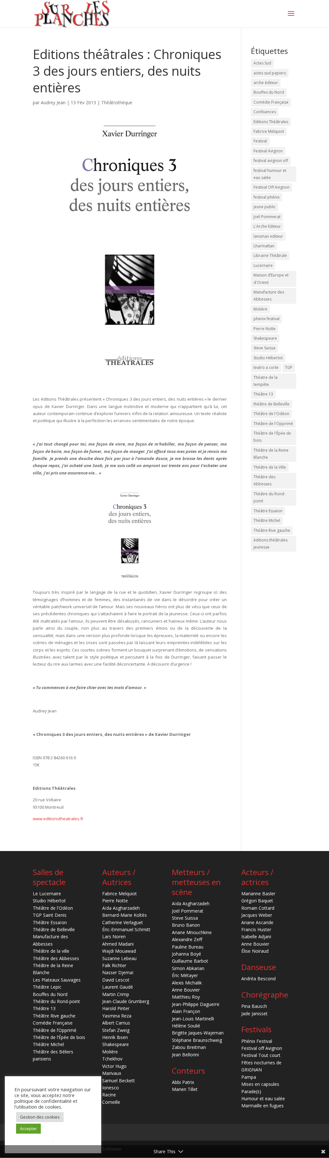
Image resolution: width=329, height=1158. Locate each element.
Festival (260, 141)
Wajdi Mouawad (119, 951)
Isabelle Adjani (256, 936)
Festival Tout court (260, 1055)
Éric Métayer (185, 975)
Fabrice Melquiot (268, 131)
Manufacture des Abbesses (268, 295)
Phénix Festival (256, 1041)
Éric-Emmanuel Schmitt (126, 929)
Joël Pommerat (266, 216)
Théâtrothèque (116, 102)
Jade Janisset (254, 1013)
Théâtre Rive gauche (271, 530)
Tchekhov (112, 1059)
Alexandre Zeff (187, 939)
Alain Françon (186, 1011)
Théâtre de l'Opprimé (273, 423)
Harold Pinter (115, 1008)
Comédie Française (271, 102)
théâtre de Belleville (271, 404)
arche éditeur (265, 82)
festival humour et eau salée (269, 174)
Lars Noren (114, 936)
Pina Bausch (254, 1006)
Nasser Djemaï (118, 972)
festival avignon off (270, 160)
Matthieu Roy (186, 997)
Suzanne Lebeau (119, 958)
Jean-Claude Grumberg (125, 1001)
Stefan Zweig (115, 1030)
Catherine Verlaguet (122, 922)
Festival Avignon (268, 151)
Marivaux (111, 1073)
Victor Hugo (114, 1066)
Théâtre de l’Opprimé (54, 1030)
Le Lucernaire (47, 893)
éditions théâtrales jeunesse (270, 543)
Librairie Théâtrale (270, 255)
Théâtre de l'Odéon (271, 413)
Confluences (264, 112)
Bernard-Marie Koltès (124, 915)
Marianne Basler (258, 893)
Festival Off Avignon (271, 187)
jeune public (264, 206)
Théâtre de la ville (51, 951)
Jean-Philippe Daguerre (195, 1004)
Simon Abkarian (188, 968)
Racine (109, 1095)
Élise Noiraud (255, 951)
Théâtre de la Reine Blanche (271, 453)
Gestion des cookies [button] (40, 1117)
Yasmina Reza (116, 1016)
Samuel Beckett (118, 1080)
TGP (288, 367)
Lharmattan (263, 246)
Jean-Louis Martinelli (193, 1019)
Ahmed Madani (118, 944)
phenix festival (266, 318)
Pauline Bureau (187, 947)
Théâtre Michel (266, 520)
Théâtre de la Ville (269, 467)
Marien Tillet (185, 1089)
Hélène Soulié (186, 1026)
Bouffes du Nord (268, 92)
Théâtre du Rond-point (269, 497)
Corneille (111, 1102)
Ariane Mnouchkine (192, 932)
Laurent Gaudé (117, 987)
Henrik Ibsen (115, 1037)
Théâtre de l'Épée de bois (272, 436)
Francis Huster (256, 929)
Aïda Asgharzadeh (121, 908)
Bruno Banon (186, 925)
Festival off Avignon (261, 1048)
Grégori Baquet (257, 901)
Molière (260, 309)
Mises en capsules (260, 1084)
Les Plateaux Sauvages (57, 980)
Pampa (248, 1077)
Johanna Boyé (186, 954)
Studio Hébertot (268, 358)
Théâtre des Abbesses (264, 480)
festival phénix (266, 197)
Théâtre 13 (263, 394)
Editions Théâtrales (270, 121)
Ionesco (110, 1088)
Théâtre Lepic (47, 987)
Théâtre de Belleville (54, 929)
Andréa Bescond (258, 978)
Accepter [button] (28, 1128)
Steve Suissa (264, 348)
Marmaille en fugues (262, 1106)
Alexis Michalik (187, 983)
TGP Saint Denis (50, 915)
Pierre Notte (264, 328)
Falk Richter (114, 965)
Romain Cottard (257, 908)
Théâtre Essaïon (267, 511)
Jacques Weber (256, 915)
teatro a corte (266, 367)
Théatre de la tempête (265, 381)
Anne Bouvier (186, 990)
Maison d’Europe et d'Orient (271, 278)
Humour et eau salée (263, 1098)
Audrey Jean (53, 102)
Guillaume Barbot (190, 961)
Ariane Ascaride (257, 922)
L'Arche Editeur (267, 226)
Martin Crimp (115, 994)
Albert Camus (116, 1023)
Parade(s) (251, 1091)
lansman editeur (268, 236)
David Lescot (115, 980)
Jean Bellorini (185, 1055)
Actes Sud (262, 63)
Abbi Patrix (183, 1082)
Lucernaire (263, 265)
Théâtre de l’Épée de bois (59, 1037)
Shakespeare (265, 338)
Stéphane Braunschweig (197, 1040)
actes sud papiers (269, 73)
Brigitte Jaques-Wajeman (198, 1033)
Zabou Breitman (189, 1047)
